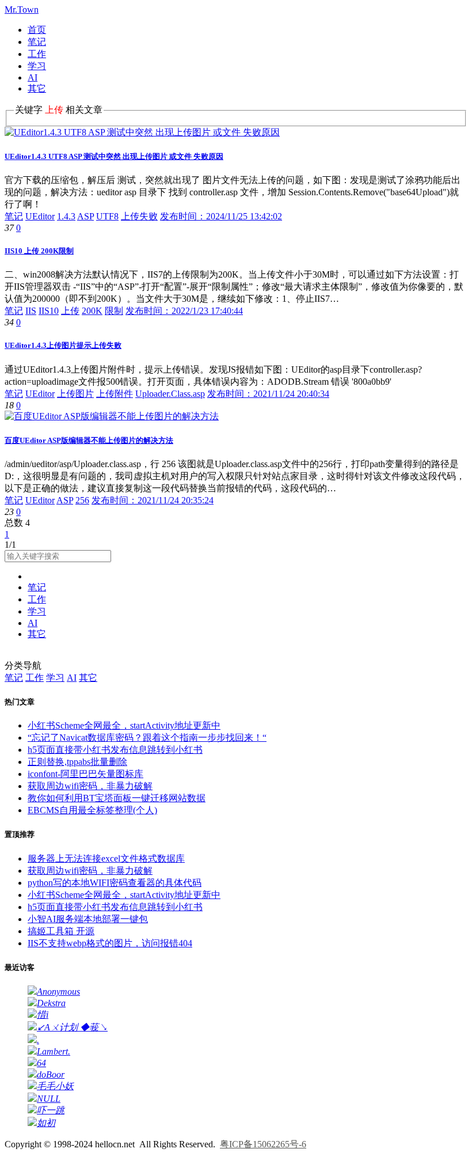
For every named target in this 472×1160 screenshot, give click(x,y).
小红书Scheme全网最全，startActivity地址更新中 (124, 725)
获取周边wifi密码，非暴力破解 (90, 786)
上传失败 (139, 216)
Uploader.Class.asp (170, 394)
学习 (37, 66)
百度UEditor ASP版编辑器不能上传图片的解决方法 (89, 440)
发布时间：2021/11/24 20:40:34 (268, 394)
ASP (85, 216)
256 (82, 500)
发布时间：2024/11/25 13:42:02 (221, 216)
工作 (37, 54)
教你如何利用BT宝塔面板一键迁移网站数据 (116, 798)
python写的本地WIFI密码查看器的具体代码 (114, 883)
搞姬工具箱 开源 (61, 931)
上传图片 (75, 394)
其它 (37, 88)
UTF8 (107, 216)
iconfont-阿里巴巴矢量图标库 (85, 774)
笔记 (37, 42)
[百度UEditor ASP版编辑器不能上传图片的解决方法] (112, 416)
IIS (30, 311)
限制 (114, 311)
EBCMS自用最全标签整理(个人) (92, 810)
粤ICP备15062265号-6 (263, 1144)
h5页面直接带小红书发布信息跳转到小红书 (115, 750)
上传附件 (114, 394)
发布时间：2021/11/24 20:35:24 (153, 500)
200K (92, 311)
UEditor (40, 216)
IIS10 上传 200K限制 (39, 251)
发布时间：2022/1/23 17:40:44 (184, 311)
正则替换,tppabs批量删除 (77, 762)
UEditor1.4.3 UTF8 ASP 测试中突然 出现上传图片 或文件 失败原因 (114, 156)
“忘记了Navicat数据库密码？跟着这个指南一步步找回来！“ (147, 737)
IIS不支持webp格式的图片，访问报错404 (110, 943)
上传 (70, 311)
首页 (37, 30)
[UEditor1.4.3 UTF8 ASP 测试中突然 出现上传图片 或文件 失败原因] (142, 132)
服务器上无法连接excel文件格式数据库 (106, 858)
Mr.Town (22, 9)
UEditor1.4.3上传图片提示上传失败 (63, 345)
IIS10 (49, 311)
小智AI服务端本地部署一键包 (88, 919)
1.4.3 (66, 216)
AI (32, 77)
